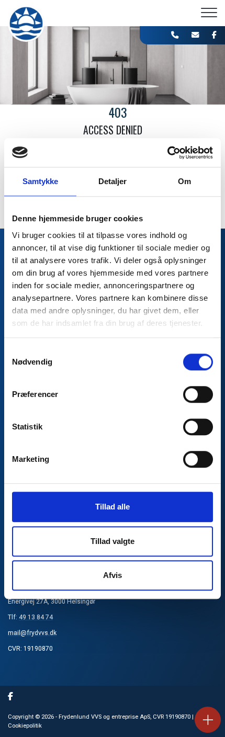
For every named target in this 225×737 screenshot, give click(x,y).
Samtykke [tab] (40, 181)
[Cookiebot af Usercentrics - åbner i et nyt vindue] (167, 153)
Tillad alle (112, 506)
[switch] (198, 394)
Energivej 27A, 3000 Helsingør (51, 601)
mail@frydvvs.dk (32, 633)
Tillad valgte (112, 541)
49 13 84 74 (36, 617)
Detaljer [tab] (112, 181)
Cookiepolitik (25, 725)
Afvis (112, 575)
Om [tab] (184, 181)
